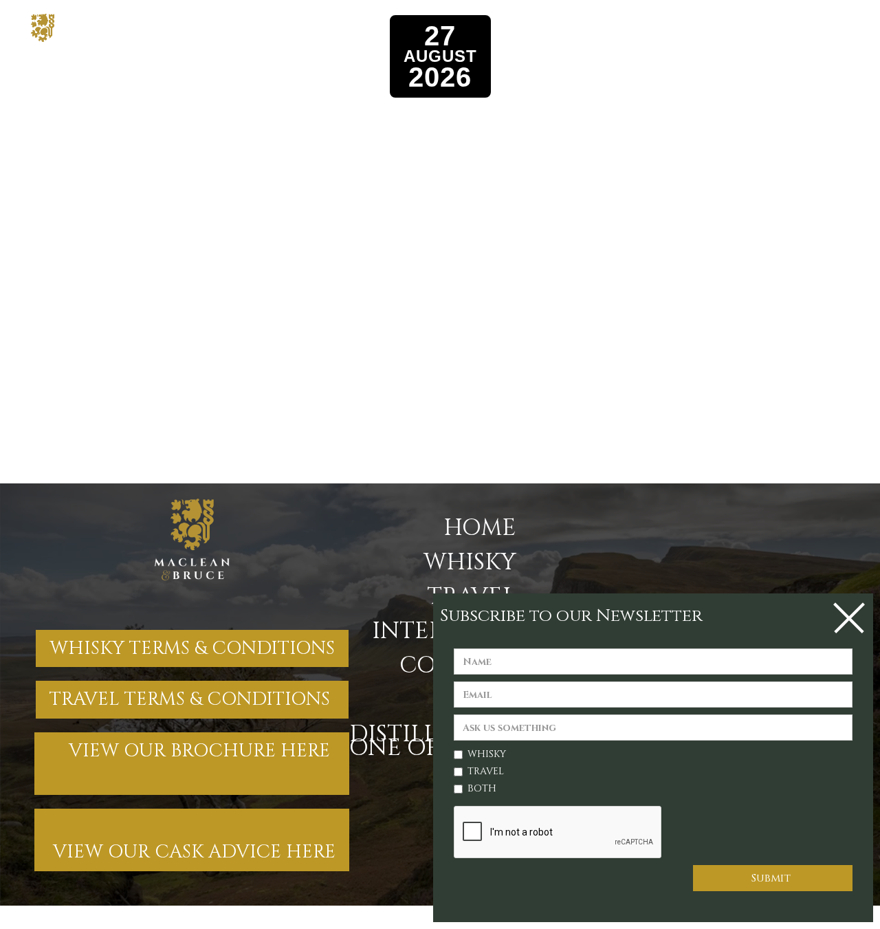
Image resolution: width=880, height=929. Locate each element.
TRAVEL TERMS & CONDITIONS (192, 699)
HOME (479, 528)
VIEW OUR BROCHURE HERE (192, 763)
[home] (79, 28)
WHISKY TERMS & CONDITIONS (192, 648)
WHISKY (470, 562)
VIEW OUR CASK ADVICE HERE (192, 839)
